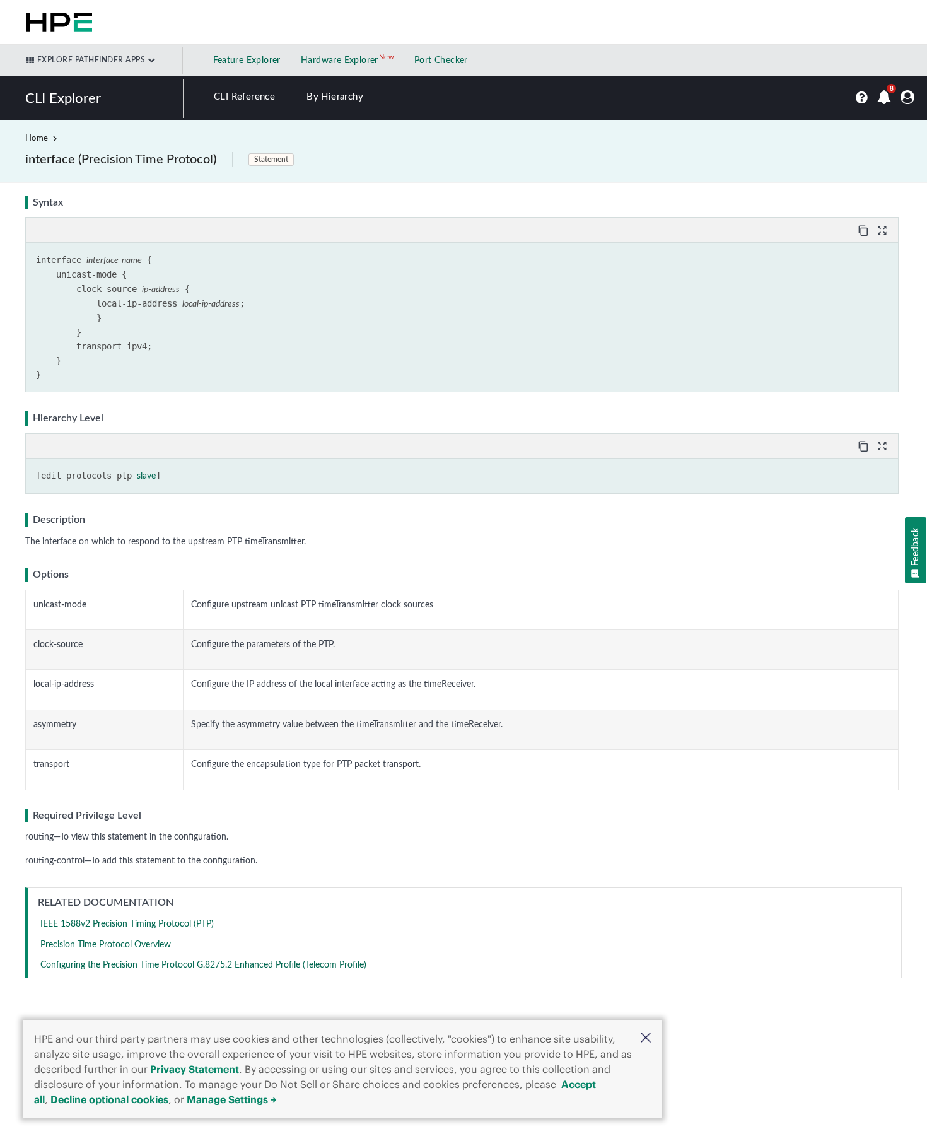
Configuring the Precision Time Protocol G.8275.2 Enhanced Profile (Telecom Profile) (203, 965)
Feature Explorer (247, 60)
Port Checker (441, 60)
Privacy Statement (194, 1069)
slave (146, 476)
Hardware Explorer (339, 60)
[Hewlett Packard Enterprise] (56, 22)
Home (36, 138)
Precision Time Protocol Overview (105, 944)
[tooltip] (865, 229)
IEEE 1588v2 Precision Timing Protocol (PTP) (127, 924)
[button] (646, 1039)
